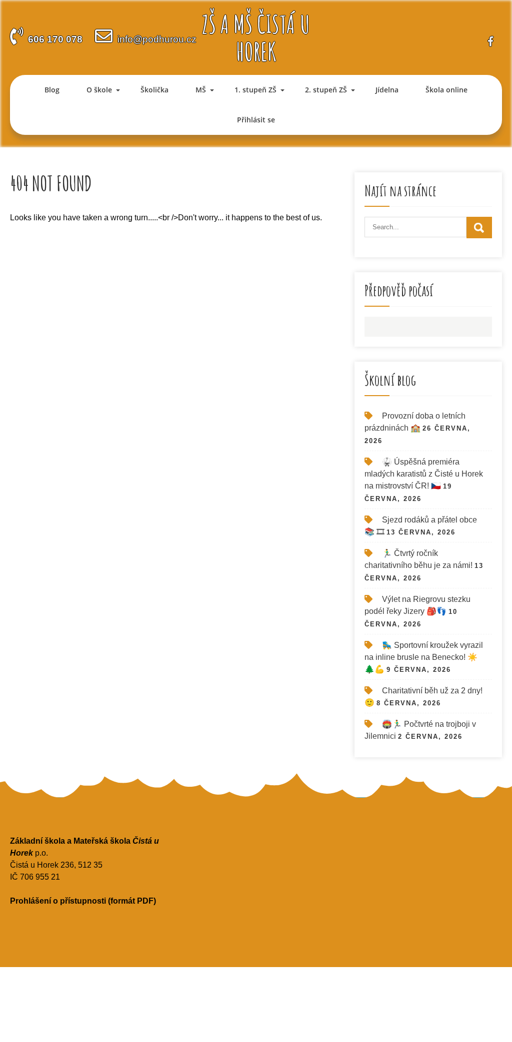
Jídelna (387, 89)
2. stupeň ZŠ (326, 89)
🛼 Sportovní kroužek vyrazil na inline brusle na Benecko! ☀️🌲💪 (423, 657)
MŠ (201, 89)
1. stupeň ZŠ (255, 89)
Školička (154, 89)
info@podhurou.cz (157, 39)
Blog (52, 89)
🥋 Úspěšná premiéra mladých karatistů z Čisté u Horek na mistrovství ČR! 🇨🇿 (423, 474)
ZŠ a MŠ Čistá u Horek (256, 37)
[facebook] (491, 41)
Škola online (447, 89)
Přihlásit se (256, 119)
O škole (99, 89)
